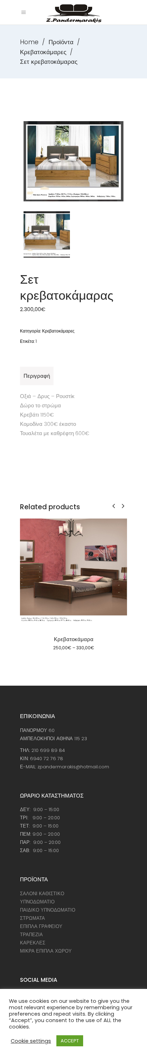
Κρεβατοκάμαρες (43, 52)
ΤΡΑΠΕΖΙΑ (31, 934)
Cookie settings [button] (31, 1041)
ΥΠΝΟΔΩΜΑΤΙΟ (37, 901)
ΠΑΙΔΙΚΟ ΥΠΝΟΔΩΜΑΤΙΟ (47, 910)
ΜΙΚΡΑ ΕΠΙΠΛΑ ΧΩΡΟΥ (46, 951)
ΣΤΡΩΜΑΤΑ (32, 918)
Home (29, 42)
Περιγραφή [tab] (37, 376)
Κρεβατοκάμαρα (73, 639)
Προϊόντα (61, 42)
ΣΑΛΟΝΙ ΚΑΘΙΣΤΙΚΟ (42, 893)
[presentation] (113, 505)
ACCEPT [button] (70, 1040)
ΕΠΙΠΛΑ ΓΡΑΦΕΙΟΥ (41, 926)
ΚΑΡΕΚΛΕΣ (32, 942)
